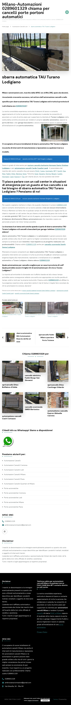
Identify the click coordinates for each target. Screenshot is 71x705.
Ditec (13, 174)
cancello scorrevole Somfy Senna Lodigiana (27, 293)
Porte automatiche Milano (14, 502)
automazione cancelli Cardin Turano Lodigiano (55, 315)
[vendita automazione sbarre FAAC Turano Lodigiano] (35, 308)
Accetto (45, 700)
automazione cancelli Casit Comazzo (11, 417)
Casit (12, 177)
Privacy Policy (42, 632)
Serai (24, 174)
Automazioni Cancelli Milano (15, 474)
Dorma (48, 174)
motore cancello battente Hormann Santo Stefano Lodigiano (38, 290)
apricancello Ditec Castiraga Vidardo (56, 386)
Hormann (5, 177)
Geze (36, 174)
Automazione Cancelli (12, 461)
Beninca (19, 174)
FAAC (37, 171)
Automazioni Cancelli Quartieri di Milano (19, 484)
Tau (23, 177)
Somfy (59, 171)
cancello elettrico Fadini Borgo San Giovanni (33, 377)
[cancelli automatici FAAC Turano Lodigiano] (12, 308)
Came (42, 171)
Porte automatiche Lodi (13, 497)
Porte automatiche (11, 488)
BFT (55, 171)
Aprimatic (49, 171)
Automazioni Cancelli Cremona (15, 465)
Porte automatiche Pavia (13, 507)
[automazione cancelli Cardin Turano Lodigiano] (57, 308)
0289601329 (21, 106)
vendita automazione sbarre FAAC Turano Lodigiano (35, 315)
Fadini (8, 174)
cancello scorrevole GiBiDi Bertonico (33, 408)
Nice (3, 174)
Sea (64, 171)
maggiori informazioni (33, 700)
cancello (40, 613)
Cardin (59, 174)
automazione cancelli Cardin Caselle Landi (31, 168)
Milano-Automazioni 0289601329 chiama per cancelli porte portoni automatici (25, 11)
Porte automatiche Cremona (15, 493)
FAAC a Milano (56, 613)
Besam (54, 174)
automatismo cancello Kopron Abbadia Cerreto (58, 413)
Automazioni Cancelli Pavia (14, 479)
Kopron (17, 177)
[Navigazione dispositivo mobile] (67, 12)
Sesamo (42, 174)
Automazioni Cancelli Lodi (14, 470)
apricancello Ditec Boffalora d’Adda (10, 386)
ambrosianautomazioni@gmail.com (18, 525)
